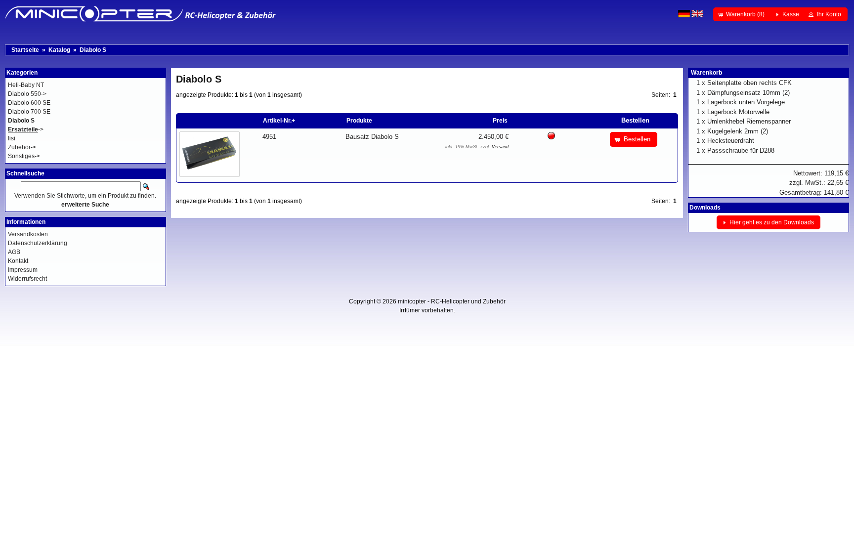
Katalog (59, 49)
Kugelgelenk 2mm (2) (737, 131)
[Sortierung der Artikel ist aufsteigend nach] (591, 121)
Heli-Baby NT (26, 85)
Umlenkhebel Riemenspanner (749, 121)
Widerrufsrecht (27, 278)
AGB (14, 252)
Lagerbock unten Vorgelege (746, 102)
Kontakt (18, 260)
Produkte (359, 120)
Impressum (23, 269)
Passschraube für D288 (740, 150)
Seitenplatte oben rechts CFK (749, 82)
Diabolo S (93, 49)
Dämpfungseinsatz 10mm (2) (748, 92)
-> (25, 129)
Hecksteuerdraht (730, 140)
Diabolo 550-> (27, 93)
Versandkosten (28, 234)
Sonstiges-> (24, 156)
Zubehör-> (22, 147)
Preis (500, 120)
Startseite (25, 49)
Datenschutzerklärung (37, 243)
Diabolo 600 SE (29, 102)
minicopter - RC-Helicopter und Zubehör (452, 301)
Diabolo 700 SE (29, 111)
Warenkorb (706, 72)
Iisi (11, 138)
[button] (742, 14)
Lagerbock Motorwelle (738, 112)
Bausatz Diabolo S (372, 136)
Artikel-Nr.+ (279, 120)
